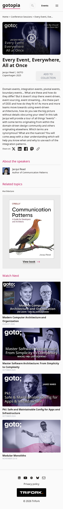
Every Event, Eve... (43, 16)
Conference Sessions (21, 16)
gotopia (11, 5)
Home (5, 16)
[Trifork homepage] (31, 492)
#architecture (8, 191)
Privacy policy (31, 484)
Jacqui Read (19, 169)
